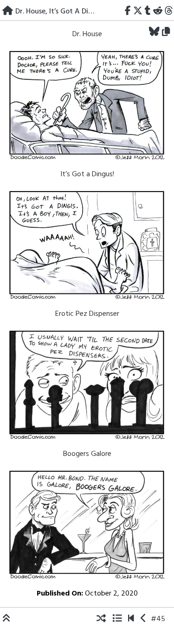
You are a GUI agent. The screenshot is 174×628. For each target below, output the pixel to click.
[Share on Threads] (168, 12)
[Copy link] (167, 32)
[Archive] (117, 619)
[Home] (7, 12)
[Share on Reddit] (157, 12)
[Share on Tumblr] (148, 12)
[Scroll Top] (6, 619)
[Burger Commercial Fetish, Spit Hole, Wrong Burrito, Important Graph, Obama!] (143, 619)
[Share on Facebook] (128, 12)
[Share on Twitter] (138, 12)
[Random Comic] (101, 619)
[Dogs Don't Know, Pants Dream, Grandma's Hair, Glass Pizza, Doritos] (131, 619)
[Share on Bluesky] (154, 32)
